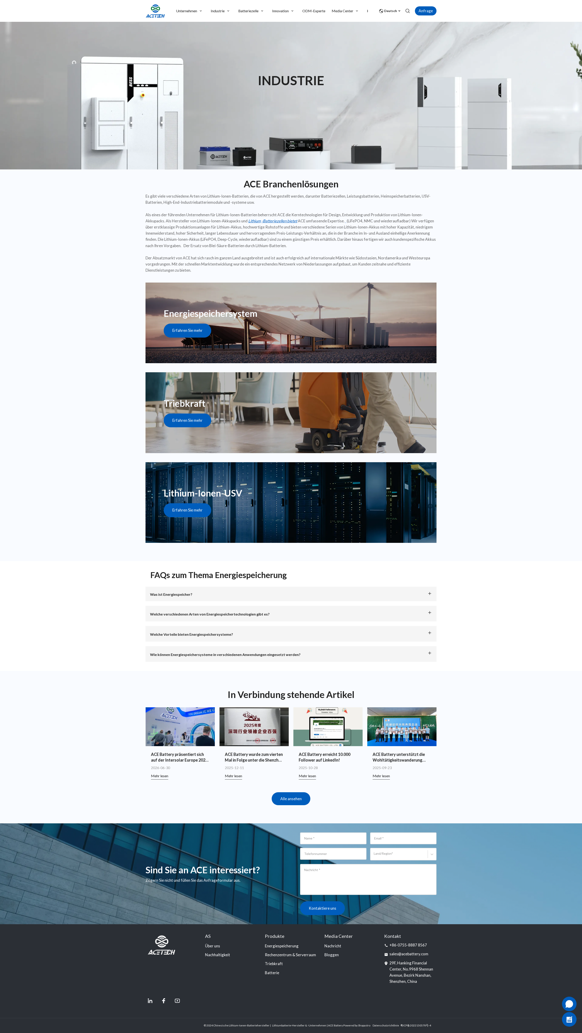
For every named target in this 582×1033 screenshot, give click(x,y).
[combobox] (374, 856)
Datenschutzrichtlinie (386, 1025)
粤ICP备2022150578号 (414, 1025)
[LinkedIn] (150, 1000)
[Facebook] (163, 1000)
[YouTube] (177, 1000)
